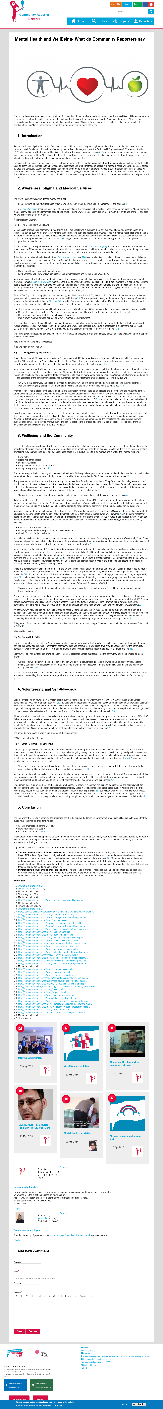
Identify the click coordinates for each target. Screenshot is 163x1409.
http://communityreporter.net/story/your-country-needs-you (46, 995)
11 (69, 304)
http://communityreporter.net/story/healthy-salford (42, 989)
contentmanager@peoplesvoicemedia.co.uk (70, 1235)
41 (87, 769)
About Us (115, 4)
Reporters (145, 21)
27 (60, 557)
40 (128, 758)
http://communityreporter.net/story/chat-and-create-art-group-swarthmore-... (54, 963)
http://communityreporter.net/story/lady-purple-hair (42, 992)
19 (73, 408)
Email (16, 1271)
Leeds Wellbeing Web (41, 281)
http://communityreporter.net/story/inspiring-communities (45, 975)
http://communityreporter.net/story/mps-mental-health (43, 920)
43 (97, 790)
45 (43, 831)
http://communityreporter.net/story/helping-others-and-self (45, 1009)
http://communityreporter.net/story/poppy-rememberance (45, 934)
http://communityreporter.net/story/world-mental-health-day (46, 914)
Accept (125, 1404)
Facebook (145, 4)
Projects (123, 21)
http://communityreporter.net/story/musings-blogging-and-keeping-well (51, 900)
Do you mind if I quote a (26, 1187)
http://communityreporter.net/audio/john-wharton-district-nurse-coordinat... (53, 943)
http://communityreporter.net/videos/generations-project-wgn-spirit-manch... (54, 978)
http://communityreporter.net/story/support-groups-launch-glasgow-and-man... (55, 1003)
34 (24, 626)
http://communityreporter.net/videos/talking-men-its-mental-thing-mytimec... (53, 917)
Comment (17, 1292)
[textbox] (81, 1310)
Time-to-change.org (99, 246)
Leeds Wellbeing (29, 209)
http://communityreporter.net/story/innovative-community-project (48, 946)
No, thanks (139, 1404)
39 (109, 728)
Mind (84, 257)
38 (113, 711)
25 (120, 513)
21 (49, 468)
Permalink (64, 1167)
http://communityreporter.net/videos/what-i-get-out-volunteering (48, 998)
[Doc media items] (66, 1028)
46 (108, 858)
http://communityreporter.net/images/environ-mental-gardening (48, 954)
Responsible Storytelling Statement (98, 1359)
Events (127, 4)
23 (112, 484)
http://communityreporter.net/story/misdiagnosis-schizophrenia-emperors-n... (54, 929)
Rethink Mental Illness (67, 257)
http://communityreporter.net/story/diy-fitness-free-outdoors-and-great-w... (53, 957)
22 (127, 476)
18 (40, 405)
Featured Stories (90, 1365)
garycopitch (43, 1218)
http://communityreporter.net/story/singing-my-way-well (44, 972)
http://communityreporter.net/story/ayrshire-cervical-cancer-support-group (53, 1001)
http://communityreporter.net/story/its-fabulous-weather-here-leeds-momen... (54, 952)
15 (122, 385)
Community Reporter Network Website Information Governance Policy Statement (116, 1356)
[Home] (30, 21)
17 (96, 399)
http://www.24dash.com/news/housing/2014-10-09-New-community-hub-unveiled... (57, 986)
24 (126, 495)
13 (105, 364)
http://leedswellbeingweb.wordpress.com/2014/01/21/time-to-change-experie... (56, 911)
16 (40, 396)
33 (129, 618)
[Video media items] (20, 1091)
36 (36, 667)
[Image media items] (20, 1028)
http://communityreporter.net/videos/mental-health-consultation (48, 940)
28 (26, 574)
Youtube (151, 4)
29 (20, 577)
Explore (102, 21)
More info (58, 1405)
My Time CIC (55, 301)
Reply (17, 1208)
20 (64, 424)
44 (145, 796)
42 (112, 780)
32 (140, 604)
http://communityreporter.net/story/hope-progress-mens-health (48, 949)
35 (131, 648)
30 (38, 591)
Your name (18, 1262)
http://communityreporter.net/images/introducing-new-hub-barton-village (52, 983)
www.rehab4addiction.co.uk (31, 888)
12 (117, 328)
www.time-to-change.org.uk (30, 885)
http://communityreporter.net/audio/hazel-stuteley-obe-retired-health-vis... (52, 980)
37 (59, 702)
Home (80, 21)
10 (78, 298)
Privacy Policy (89, 1350)
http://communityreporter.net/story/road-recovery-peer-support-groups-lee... (54, 1006)
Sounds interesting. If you (27, 1230)
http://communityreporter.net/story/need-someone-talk (44, 931)
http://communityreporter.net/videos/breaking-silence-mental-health (49, 923)
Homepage (18, 1283)
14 (109, 375)
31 (132, 596)
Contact (86, 1353)
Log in (137, 4)
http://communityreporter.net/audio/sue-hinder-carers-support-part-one (51, 1012)
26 (90, 544)
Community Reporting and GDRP (96, 1362)
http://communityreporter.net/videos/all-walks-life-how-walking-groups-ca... (53, 960)
